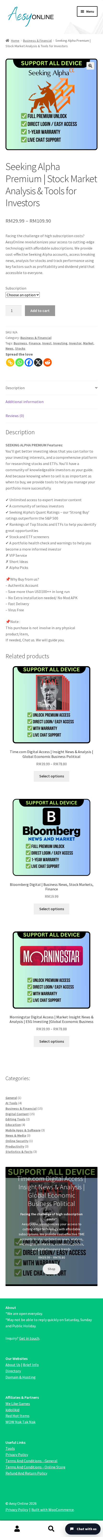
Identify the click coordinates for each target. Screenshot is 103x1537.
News (9, 348)
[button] (90, 66)
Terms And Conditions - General (31, 1460)
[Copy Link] (10, 362)
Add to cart (40, 310)
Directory (13, 1370)
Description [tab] (15, 387)
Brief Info (31, 1364)
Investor (75, 343)
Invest (47, 343)
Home (15, 40)
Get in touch (29, 1338)
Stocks (20, 348)
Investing (60, 343)
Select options (51, 776)
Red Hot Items (17, 1415)
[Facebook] (29, 362)
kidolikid (12, 1409)
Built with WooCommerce (52, 1509)
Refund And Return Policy (26, 1473)
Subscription (16, 288)
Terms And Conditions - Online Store (35, 1467)
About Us (13, 1364)
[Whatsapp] (19, 362)
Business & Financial (37, 40)
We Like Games (18, 1403)
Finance (34, 343)
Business (20, 343)
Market (88, 343)
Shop (51, 1269)
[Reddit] (47, 362)
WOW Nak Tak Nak (20, 1422)
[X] (38, 362)
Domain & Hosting (21, 1377)
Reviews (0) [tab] (15, 415)
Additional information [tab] (25, 401)
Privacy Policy (17, 1454)
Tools (10, 1448)
